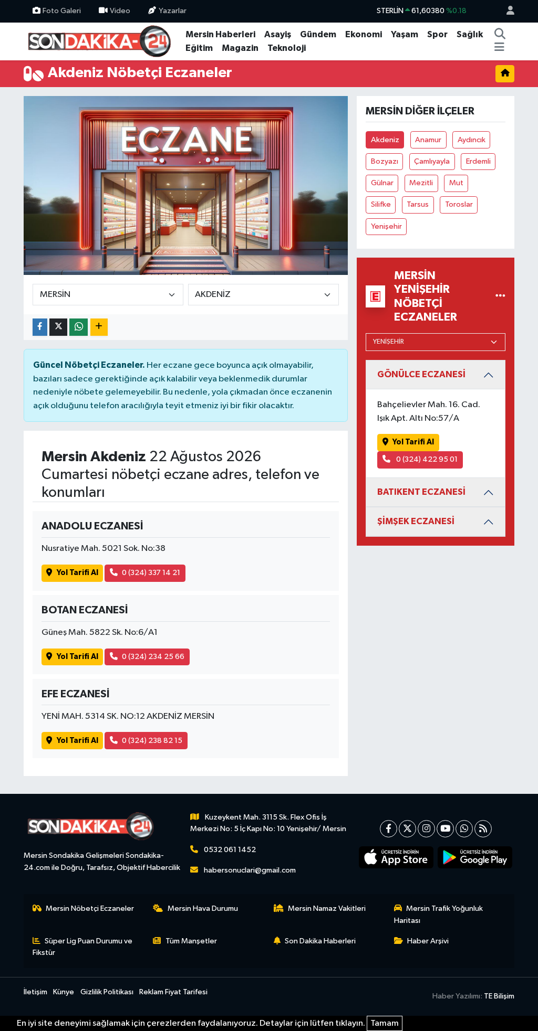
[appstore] (396, 857)
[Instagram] (426, 828)
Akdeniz (385, 140)
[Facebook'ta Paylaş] (40, 327)
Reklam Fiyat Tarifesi (173, 992)
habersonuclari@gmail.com (250, 870)
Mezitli (421, 183)
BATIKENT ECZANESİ (421, 491)
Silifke (381, 204)
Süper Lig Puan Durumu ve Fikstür (83, 946)
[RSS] (483, 828)
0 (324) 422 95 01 (426, 459)
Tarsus (418, 204)
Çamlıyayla (432, 161)
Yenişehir (386, 226)
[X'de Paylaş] (58, 327)
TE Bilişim (499, 996)
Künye (63, 992)
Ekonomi (363, 34)
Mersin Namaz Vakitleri (327, 908)
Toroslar (459, 204)
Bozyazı (384, 161)
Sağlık (470, 34)
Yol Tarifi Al (77, 573)
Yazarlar (173, 11)
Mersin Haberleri (220, 34)
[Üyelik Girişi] (506, 11)
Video (120, 11)
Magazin (240, 48)
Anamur (428, 140)
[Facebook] (388, 828)
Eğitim (199, 48)
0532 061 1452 (230, 850)
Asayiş (277, 34)
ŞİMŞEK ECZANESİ (415, 521)
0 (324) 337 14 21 (151, 573)
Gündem (318, 34)
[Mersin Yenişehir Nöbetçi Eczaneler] (500, 296)
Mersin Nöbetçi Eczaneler (90, 908)
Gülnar (382, 183)
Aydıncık (471, 140)
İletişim (35, 992)
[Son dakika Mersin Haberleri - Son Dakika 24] (102, 40)
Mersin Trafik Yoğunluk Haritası (438, 914)
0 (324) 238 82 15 (152, 741)
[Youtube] (445, 828)
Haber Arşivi (428, 941)
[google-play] (475, 857)
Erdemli (478, 161)
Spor (437, 34)
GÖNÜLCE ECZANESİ (421, 374)
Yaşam (404, 34)
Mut (456, 183)
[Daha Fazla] (99, 327)
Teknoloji (286, 48)
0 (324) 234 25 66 (153, 657)
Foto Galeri (62, 11)
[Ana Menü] (499, 48)
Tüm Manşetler (191, 941)
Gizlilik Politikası (106, 992)
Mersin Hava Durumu (203, 908)
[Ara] (500, 34)
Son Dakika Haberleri (320, 941)
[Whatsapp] (464, 828)
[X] (407, 828)
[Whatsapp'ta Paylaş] (78, 327)
